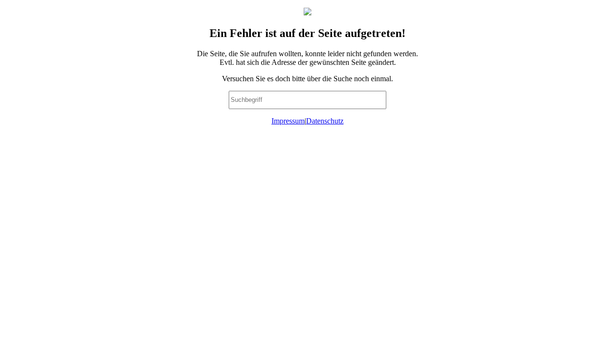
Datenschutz (325, 121)
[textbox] (307, 100)
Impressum (288, 121)
